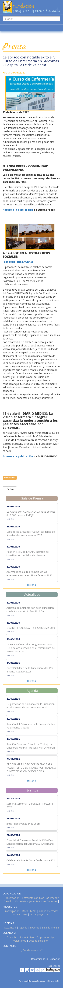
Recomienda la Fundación (45, 959)
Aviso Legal (23, 981)
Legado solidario (38, 940)
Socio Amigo (26, 937)
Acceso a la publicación (18, 209)
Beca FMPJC (29, 911)
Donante (12, 937)
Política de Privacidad (37, 981)
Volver (11, 489)
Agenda (23, 927)
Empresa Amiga (45, 937)
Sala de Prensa (50, 927)
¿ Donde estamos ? (31, 950)
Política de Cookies (53, 981)
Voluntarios (19, 940)
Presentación (12, 898)
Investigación (12, 911)
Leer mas (10, 518)
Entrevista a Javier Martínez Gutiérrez (36, 901)
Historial (31, 584)
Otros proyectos (39, 914)
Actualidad (10, 927)
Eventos (34, 927)
